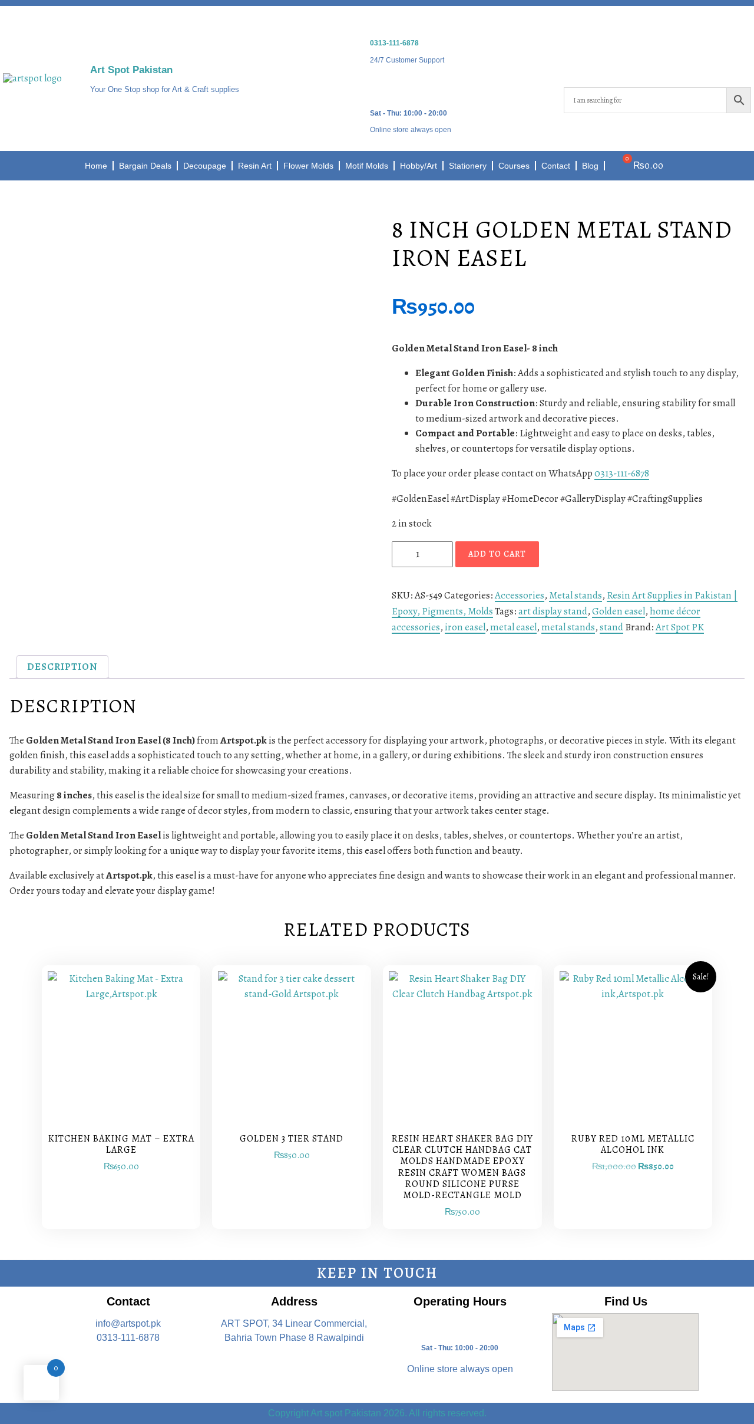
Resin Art (255, 165)
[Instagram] (702, 58)
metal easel (513, 627)
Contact (555, 165)
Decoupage (204, 165)
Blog (590, 165)
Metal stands (575, 595)
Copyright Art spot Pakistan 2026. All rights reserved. (377, 1413)
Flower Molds (308, 165)
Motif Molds (366, 165)
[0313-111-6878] (377, 22)
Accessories (519, 595)
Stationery (468, 165)
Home (96, 165)
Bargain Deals (145, 165)
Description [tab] (62, 666)
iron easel (465, 627)
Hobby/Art (418, 165)
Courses (514, 165)
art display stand (552, 611)
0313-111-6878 (394, 43)
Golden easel (618, 611)
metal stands (568, 627)
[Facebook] (668, 58)
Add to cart (497, 554)
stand (611, 627)
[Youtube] (736, 58)
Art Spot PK (680, 627)
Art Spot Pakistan (131, 69)
